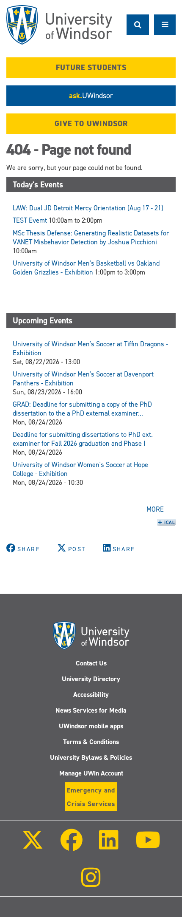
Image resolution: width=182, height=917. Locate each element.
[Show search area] (138, 24)
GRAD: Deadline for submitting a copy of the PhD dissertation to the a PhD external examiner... (82, 409)
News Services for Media (91, 710)
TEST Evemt (30, 220)
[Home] (59, 25)
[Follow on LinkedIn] (108, 845)
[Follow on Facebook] (71, 845)
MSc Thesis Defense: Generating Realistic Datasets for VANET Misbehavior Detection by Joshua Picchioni (91, 237)
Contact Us (91, 663)
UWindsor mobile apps (91, 726)
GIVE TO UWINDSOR (91, 124)
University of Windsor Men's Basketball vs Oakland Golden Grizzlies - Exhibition (86, 268)
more (155, 509)
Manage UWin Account (91, 773)
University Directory (91, 678)
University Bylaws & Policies (91, 757)
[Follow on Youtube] (147, 845)
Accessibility (91, 694)
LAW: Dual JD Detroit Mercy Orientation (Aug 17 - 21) (88, 208)
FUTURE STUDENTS (91, 67)
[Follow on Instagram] (91, 883)
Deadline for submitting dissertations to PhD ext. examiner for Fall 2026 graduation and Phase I (83, 439)
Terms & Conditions (91, 741)
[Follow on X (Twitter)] (32, 845)
